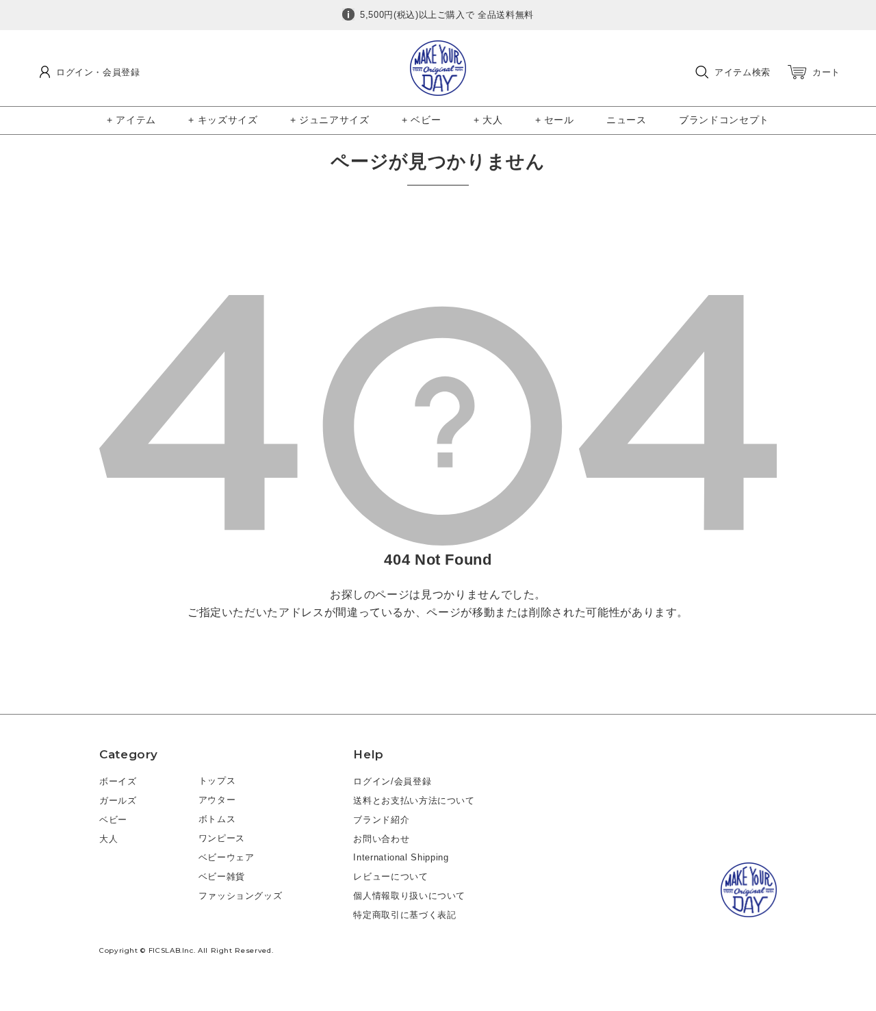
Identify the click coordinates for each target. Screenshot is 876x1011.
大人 (108, 839)
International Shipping (400, 857)
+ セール (554, 119)
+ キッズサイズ (222, 119)
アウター (217, 800)
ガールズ (118, 800)
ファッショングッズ (240, 896)
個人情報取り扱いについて (409, 896)
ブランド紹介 (381, 820)
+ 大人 (488, 119)
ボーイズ (118, 781)
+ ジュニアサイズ (330, 119)
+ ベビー (421, 119)
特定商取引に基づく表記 (404, 915)
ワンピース (221, 838)
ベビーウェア (226, 857)
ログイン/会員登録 (392, 781)
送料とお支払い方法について (413, 800)
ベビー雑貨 (221, 876)
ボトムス (217, 819)
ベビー (113, 820)
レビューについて (390, 876)
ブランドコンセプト (724, 119)
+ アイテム (131, 119)
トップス (217, 781)
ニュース (626, 119)
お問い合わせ (381, 839)
